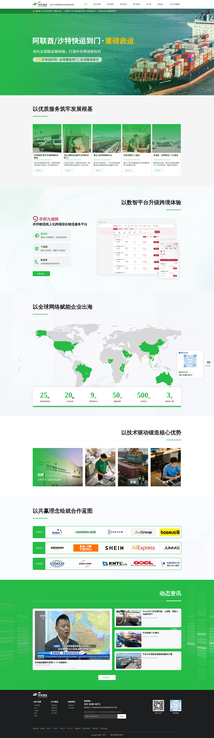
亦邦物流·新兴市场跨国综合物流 (46, 156)
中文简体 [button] (175, 4)
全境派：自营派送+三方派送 (165, 155)
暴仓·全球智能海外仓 (103, 155)
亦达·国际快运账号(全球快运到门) (76, 156)
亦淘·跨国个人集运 (131, 155)
